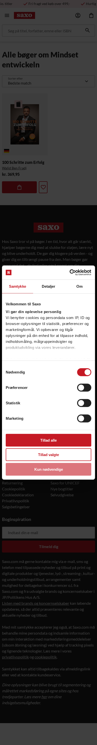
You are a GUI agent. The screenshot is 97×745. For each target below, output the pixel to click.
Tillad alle (48, 440)
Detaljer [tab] (48, 286)
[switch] (84, 387)
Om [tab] (79, 286)
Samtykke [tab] (17, 286)
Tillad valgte (48, 455)
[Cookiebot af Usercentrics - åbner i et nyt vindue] (69, 272)
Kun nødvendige (48, 469)
